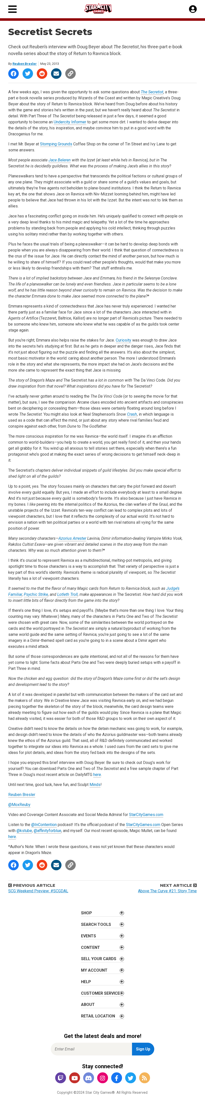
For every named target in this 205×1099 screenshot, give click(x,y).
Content (90, 947)
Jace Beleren (59, 160)
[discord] (89, 1078)
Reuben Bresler (24, 64)
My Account (94, 970)
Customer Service (100, 993)
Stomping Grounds (56, 144)
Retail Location (98, 1016)
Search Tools (96, 924)
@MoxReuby (19, 804)
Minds (95, 784)
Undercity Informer (70, 122)
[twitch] (61, 1078)
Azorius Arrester (72, 538)
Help (86, 981)
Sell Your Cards (98, 958)
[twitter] (131, 1078)
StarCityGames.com (146, 814)
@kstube (24, 830)
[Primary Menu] (12, 9)
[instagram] (103, 1078)
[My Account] (193, 9)
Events (88, 936)
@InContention (44, 824)
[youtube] (75, 1078)
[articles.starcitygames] (145, 1078)
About (88, 1004)
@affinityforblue (47, 830)
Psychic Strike (36, 594)
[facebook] (117, 1078)
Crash (132, 414)
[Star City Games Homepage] (102, 8)
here (97, 774)
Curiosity (123, 340)
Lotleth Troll (67, 594)
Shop (86, 913)
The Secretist (152, 92)
